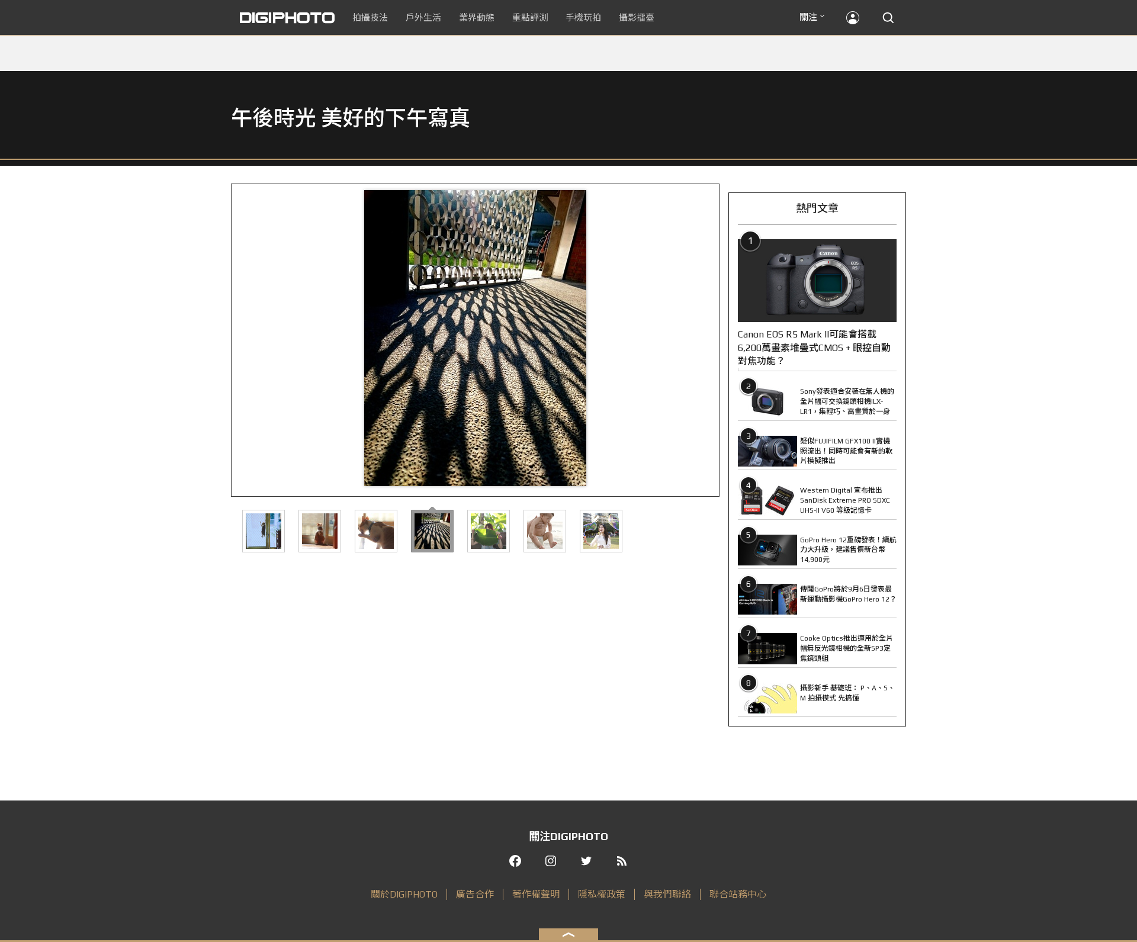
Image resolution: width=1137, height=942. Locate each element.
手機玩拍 (583, 17)
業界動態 (476, 17)
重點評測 (530, 17)
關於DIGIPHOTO (404, 894)
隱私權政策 (601, 894)
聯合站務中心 (737, 894)
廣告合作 (475, 894)
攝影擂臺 (636, 17)
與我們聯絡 (667, 894)
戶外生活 (423, 17)
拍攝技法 (370, 17)
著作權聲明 (536, 894)
